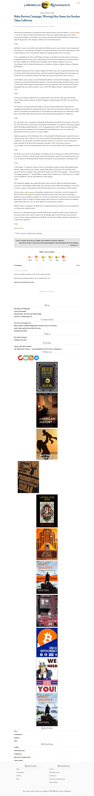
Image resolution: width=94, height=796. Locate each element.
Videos (47, 334)
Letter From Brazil (20, 311)
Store (15, 741)
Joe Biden (29, 233)
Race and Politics (37, 233)
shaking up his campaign (27, 192)
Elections (23, 233)
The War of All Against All (22, 323)
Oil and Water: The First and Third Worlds (27, 314)
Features (16, 738)
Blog (47, 305)
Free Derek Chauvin (20, 337)
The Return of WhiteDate (22, 309)
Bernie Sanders (43, 37)
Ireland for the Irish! (20, 331)
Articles (16, 747)
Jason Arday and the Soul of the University (27, 328)
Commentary (47, 319)
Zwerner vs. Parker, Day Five (23, 316)
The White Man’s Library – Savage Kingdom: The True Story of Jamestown (38, 349)
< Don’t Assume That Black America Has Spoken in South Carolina (39, 241)
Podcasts (47, 343)
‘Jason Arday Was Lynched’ (23, 346)
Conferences (18, 754)
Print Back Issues (19, 750)
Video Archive (18, 760)
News (15, 731)
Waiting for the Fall (20, 340)
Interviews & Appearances (22, 757)
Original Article (19, 228)
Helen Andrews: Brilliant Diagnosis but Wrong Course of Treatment (35, 325)
